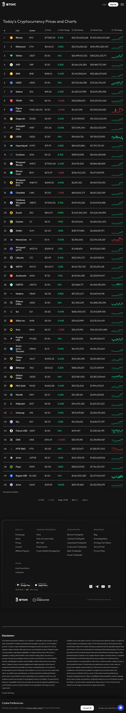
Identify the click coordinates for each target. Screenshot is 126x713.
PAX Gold (20, 385)
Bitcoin (19, 37)
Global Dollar (19, 376)
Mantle (19, 394)
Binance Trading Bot (75, 534)
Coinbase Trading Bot (76, 538)
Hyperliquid (21, 145)
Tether (19, 55)
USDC (19, 82)
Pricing (18, 543)
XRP (18, 64)
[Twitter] (91, 586)
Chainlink (20, 192)
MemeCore (21, 239)
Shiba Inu (20, 320)
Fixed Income (41, 547)
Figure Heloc (19, 109)
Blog (95, 534)
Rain (18, 329)
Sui (17, 311)
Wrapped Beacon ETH (20, 183)
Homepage (20, 534)
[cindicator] (41, 600)
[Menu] (122, 4)
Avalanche (21, 275)
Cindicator (19, 572)
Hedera (19, 293)
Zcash (19, 212)
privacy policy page (34, 708)
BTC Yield (40, 543)
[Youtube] (103, 586)
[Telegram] (97, 586)
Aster (18, 457)
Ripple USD (21, 475)
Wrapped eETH (20, 248)
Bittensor (20, 367)
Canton (19, 221)
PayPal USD (19, 338)
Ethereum (21, 46)
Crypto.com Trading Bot (77, 547)
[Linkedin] (109, 586)
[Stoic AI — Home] (9, 4)
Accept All (87, 708)
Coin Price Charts (22, 568)
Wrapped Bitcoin (20, 163)
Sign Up (113, 4)
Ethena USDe (19, 302)
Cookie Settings (8, 693)
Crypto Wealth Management (48, 551)
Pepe (18, 466)
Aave (18, 484)
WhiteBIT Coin (20, 127)
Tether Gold (19, 358)
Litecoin (20, 257)
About (17, 538)
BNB (18, 73)
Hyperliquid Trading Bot (77, 543)
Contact (18, 547)
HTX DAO (20, 448)
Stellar (19, 230)
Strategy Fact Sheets (102, 543)
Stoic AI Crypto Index (45, 538)
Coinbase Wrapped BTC (20, 203)
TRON (19, 100)
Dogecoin (20, 118)
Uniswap (20, 412)
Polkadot (20, 403)
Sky (17, 421)
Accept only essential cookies (109, 708)
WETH (19, 266)
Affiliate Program (22, 551)
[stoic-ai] (21, 600)
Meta (38, 534)
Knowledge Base (100, 538)
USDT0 (19, 284)
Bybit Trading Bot (74, 551)
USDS (18, 136)
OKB (18, 439)
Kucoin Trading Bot (74, 555)
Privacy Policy (99, 551)
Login (104, 4)
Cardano (20, 154)
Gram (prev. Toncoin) (20, 349)
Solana (19, 91)
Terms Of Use (99, 547)
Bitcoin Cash (19, 172)
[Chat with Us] (121, 708)
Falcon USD (21, 430)
